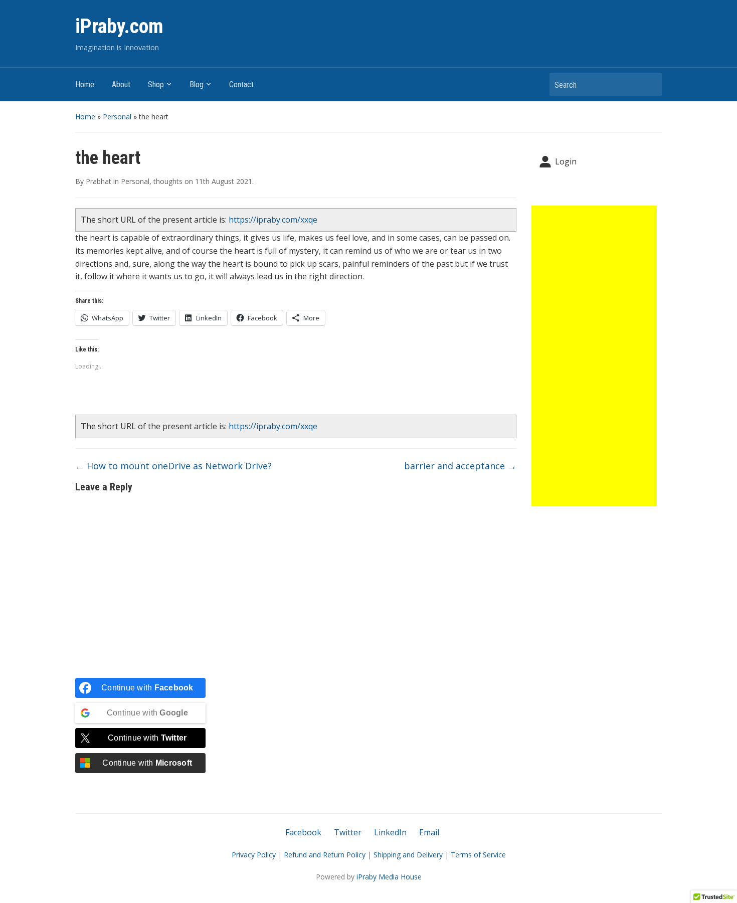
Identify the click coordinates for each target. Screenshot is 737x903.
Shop (156, 84)
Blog (197, 84)
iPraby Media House (389, 876)
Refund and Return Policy (324, 854)
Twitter (347, 832)
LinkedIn (390, 832)
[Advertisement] (594, 356)
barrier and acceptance (460, 466)
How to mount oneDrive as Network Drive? (173, 466)
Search (649, 84)
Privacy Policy (254, 854)
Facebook (303, 832)
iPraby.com (119, 26)
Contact (241, 84)
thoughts (167, 181)
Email (429, 832)
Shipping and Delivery (408, 854)
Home (84, 84)
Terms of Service (478, 854)
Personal (117, 116)
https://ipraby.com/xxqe (273, 219)
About (121, 84)
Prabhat (98, 181)
